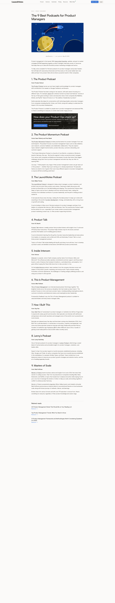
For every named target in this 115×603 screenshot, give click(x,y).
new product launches (61, 61)
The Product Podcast (37, 86)
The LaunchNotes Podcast (38, 184)
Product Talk (35, 227)
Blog (32, 11)
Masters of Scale (36, 372)
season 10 (50, 93)
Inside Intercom (39, 267)
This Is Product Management (39, 287)
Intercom (33, 258)
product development (52, 200)
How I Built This (35, 312)
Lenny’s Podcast (64, 343)
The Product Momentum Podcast (40, 141)
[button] (42, 2)
